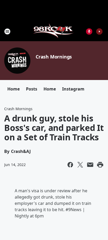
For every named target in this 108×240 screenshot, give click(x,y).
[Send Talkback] (89, 31)
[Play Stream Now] (99, 31)
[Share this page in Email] (90, 164)
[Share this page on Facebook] (70, 164)
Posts (31, 89)
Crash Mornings (54, 57)
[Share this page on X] (80, 164)
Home (13, 89)
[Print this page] (100, 164)
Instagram (73, 89)
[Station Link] (54, 31)
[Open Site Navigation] (7, 31)
